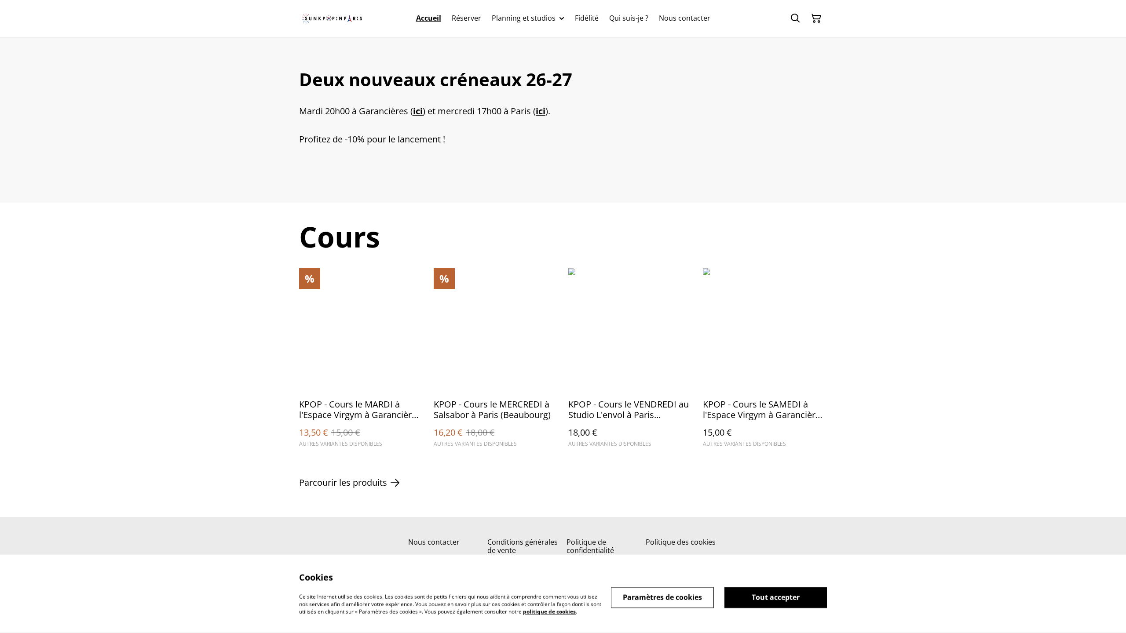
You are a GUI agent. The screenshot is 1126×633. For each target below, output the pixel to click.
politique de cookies (549, 611)
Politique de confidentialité (590, 546)
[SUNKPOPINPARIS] (332, 18)
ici (418, 111)
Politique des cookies (681, 542)
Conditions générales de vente (522, 546)
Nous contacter (434, 542)
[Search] (795, 18)
